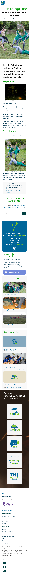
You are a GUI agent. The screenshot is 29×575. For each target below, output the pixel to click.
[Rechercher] (24, 213)
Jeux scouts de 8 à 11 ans (14, 209)
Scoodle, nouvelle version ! (11, 349)
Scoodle (13, 350)
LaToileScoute (6, 496)
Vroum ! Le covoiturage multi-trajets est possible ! (13, 385)
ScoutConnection (8, 555)
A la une (8, 350)
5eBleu (23, 19)
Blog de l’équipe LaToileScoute (18, 369)
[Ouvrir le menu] (27, 3)
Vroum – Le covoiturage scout (18, 387)
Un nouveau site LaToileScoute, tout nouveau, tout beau (13, 366)
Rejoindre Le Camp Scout (14, 272)
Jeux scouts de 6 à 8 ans (18, 207)
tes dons (13, 553)
